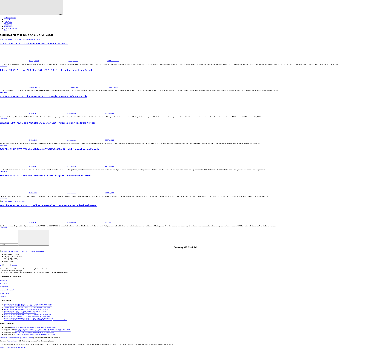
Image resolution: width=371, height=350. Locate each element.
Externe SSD (8, 25)
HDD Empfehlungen (10, 28)
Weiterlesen (3, 66)
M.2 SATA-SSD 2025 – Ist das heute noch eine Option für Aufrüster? (34, 43)
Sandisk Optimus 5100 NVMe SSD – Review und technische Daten (25, 311)
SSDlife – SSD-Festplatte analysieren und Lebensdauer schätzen (34, 332)
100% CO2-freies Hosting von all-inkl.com (13, 347)
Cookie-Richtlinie (27, 337)
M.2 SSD (7, 19)
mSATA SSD (8, 23)
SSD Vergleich (8, 26)
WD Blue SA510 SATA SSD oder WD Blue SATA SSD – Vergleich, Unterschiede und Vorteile (45, 175)
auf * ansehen (8, 265)
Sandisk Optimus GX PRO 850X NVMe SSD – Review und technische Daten (28, 306)
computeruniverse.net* (7, 290)
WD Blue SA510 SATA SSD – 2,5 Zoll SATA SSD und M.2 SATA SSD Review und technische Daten (48, 205)
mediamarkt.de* (5, 293)
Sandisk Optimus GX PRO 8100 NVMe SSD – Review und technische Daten (28, 304)
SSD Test (108, 222)
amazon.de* (3, 283)
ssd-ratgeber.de (73, 61)
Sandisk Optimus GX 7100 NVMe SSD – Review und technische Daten (26, 309)
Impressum (3, 337)
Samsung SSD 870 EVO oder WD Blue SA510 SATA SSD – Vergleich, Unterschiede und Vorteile (47, 123)
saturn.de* (3, 296)
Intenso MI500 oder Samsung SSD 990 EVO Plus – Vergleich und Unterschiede (28, 318)
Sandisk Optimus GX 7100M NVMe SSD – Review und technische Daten (27, 307)
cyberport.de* (4, 286)
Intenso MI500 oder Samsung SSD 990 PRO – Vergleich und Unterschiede (27, 316)
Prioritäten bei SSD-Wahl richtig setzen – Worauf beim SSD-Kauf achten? (33, 327)
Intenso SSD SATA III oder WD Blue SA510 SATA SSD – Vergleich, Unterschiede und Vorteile (46, 70)
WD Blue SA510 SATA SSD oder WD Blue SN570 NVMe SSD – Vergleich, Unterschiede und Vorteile (49, 149)
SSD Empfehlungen (10, 18)
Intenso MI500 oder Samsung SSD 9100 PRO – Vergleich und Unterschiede (27, 314)
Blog (5, 30)
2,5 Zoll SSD (8, 21)
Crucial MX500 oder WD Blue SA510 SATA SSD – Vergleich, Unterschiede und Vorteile (43, 96)
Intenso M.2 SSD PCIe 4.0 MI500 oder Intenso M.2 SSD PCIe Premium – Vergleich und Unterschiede (35, 320)
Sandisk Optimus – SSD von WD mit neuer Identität (20, 313)
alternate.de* (4, 280)
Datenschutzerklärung (14, 337)
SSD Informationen (113, 61)
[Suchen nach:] (9, 244)
